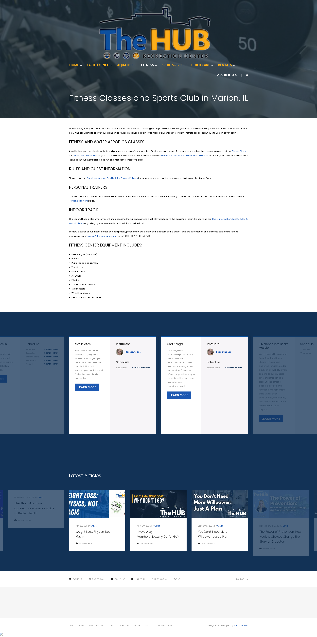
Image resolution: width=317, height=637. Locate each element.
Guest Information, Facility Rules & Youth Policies (112, 178)
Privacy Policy (143, 625)
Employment (76, 625)
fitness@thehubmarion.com (102, 236)
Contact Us (97, 625)
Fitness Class (239, 151)
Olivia (94, 525)
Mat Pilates (83, 344)
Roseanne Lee (133, 351)
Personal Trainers (78, 200)
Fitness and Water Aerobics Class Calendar (184, 155)
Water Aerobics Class (85, 155)
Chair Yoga (175, 344)
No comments (85, 543)
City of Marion (119, 625)
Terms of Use (166, 625)
